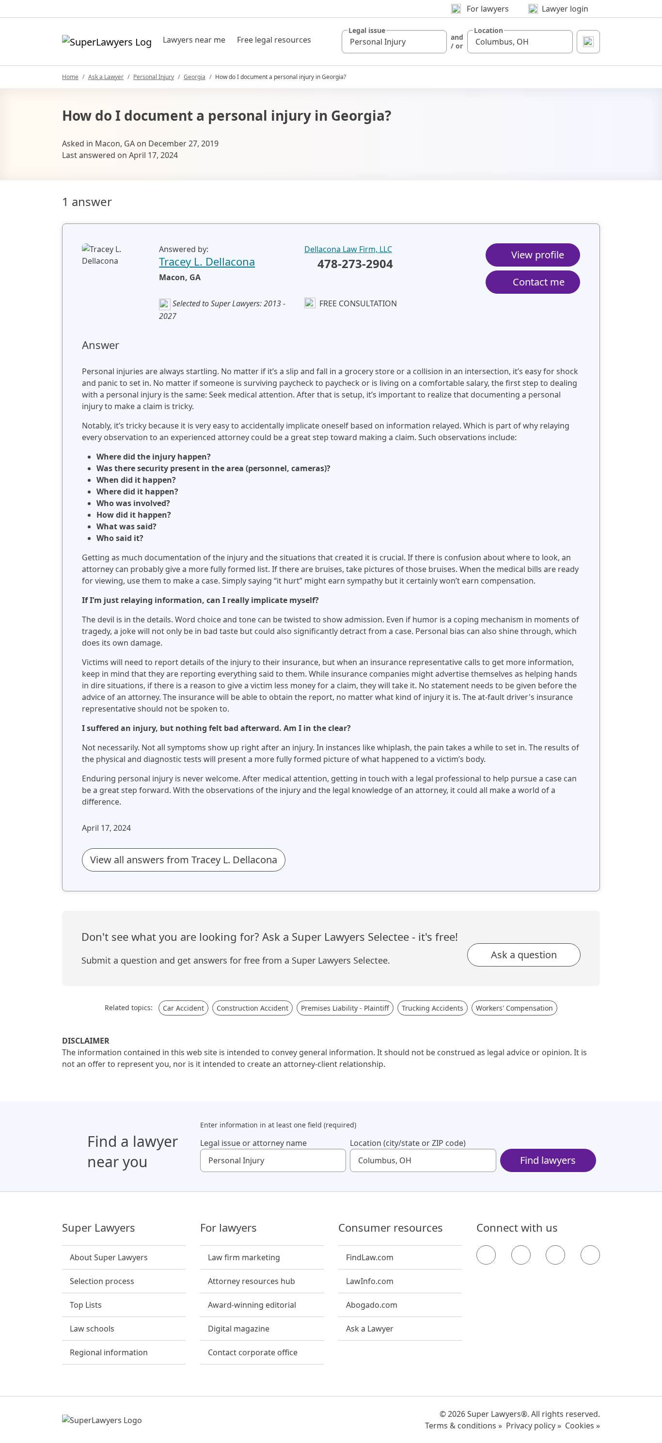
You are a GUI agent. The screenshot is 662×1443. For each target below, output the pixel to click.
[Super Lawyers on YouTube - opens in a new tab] (555, 1255)
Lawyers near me (194, 39)
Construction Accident (252, 1008)
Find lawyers (548, 1160)
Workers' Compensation (514, 1008)
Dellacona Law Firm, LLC (348, 249)
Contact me (539, 281)
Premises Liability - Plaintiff (345, 1008)
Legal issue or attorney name (253, 1143)
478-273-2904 (355, 264)
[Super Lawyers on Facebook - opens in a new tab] (486, 1255)
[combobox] (394, 41)
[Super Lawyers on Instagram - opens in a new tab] (521, 1255)
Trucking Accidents (432, 1008)
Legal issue (366, 30)
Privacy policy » (533, 1425)
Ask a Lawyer (106, 77)
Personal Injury (153, 77)
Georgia (194, 77)
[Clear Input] (435, 42)
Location (488, 30)
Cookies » (582, 1425)
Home (70, 77)
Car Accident (183, 1008)
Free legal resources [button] (274, 39)
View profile (537, 254)
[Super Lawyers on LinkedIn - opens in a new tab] (590, 1255)
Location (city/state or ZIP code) (408, 1143)
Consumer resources (390, 1228)
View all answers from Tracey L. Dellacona (183, 859)
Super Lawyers (98, 1228)
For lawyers (228, 1228)
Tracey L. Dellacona (207, 261)
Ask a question (524, 954)
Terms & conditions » (463, 1425)
